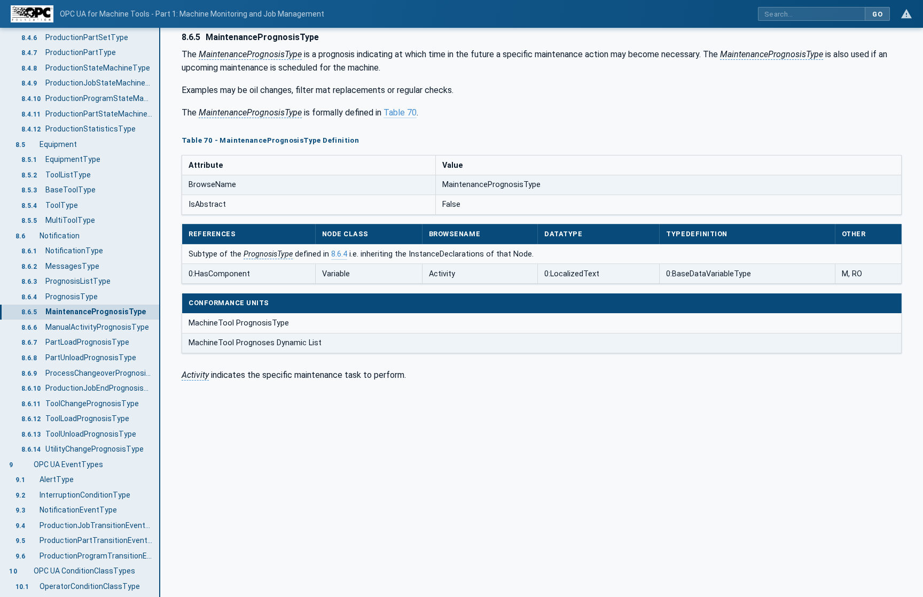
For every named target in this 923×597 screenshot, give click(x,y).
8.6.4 (339, 254)
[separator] (160, 312)
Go (877, 14)
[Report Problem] (906, 14)
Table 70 (400, 112)
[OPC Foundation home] (32, 13)
